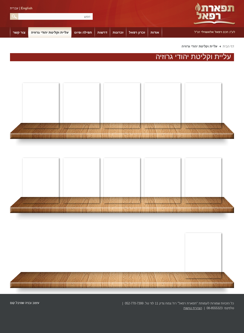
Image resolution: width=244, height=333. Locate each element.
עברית (14, 8)
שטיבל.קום (17, 303)
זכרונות (118, 32)
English (26, 8)
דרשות (102, 32)
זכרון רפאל (137, 32)
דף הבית (228, 46)
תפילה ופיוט (83, 32)
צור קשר (19, 32)
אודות (155, 32)
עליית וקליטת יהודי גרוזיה (50, 32)
